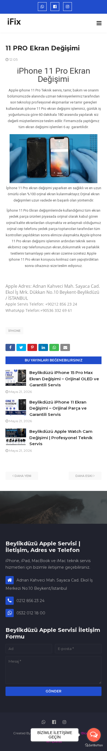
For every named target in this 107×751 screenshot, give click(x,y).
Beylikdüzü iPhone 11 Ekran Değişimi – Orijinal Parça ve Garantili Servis (58, 408)
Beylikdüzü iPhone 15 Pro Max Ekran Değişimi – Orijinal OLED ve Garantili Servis (64, 378)
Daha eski (83, 476)
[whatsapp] (42, 6)
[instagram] (67, 6)
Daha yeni (23, 476)
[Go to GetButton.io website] (94, 745)
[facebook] (54, 6)
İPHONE (14, 331)
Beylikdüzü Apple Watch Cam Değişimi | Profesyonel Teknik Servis (60, 437)
